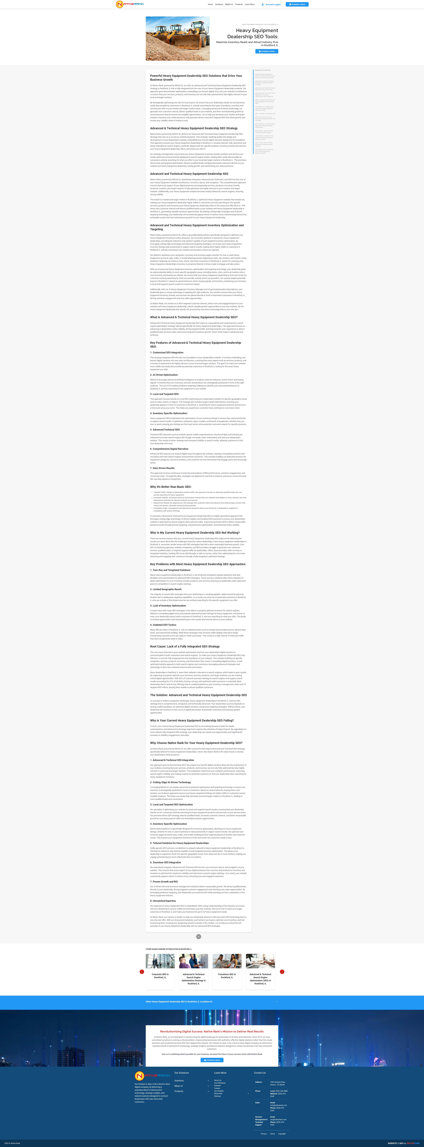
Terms (272, 1134)
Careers (217, 1088)
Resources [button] (218, 1093)
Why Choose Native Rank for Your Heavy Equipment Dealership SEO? (264, 151)
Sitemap (217, 1096)
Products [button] (239, 4)
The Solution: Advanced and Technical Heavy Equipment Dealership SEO (264, 137)
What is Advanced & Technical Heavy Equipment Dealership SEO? (265, 101)
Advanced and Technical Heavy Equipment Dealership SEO (265, 88)
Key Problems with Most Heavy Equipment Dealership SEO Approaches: (265, 125)
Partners (217, 1086)
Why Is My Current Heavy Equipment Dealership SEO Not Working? (265, 118)
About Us (217, 1080)
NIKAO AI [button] (229, 4)
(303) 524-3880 (282, 1091)
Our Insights (219, 1091)
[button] (142, 972)
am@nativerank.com (278, 1119)
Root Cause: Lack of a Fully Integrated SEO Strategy (264, 131)
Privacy (264, 1134)
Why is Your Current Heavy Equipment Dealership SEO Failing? (264, 144)
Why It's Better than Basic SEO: (265, 113)
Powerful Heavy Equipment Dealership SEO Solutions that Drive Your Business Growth (265, 76)
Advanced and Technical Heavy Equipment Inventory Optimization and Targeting (265, 94)
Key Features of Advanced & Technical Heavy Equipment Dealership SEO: (264, 108)
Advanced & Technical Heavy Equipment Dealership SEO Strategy (264, 82)
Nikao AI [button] (178, 1086)
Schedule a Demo (298, 4)
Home (210, 4)
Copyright (282, 1134)
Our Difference (219, 1083)
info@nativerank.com (278, 1105)
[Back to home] (129, 4)
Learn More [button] (250, 4)
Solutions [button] (219, 4)
